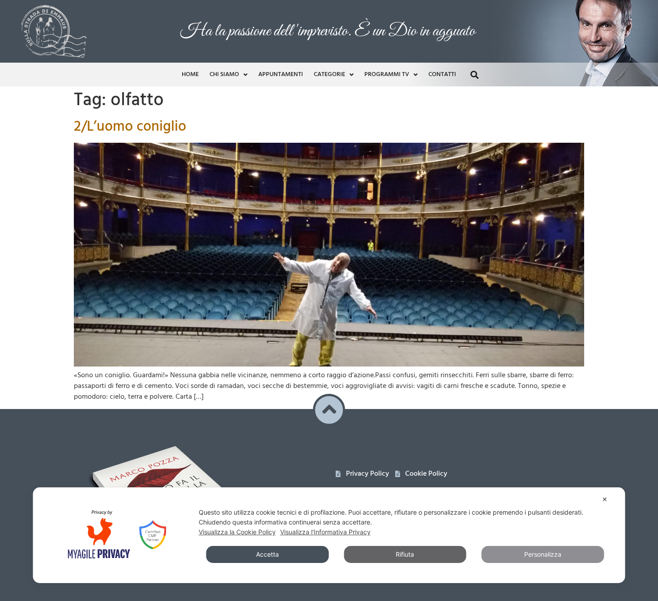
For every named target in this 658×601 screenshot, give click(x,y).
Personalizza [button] (542, 554)
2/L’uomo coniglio (130, 126)
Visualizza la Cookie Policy (237, 532)
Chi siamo (224, 74)
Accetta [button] (267, 554)
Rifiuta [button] (405, 554)
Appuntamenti (280, 74)
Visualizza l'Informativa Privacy (325, 532)
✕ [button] (604, 499)
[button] (474, 74)
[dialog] (329, 535)
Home (190, 74)
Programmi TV (386, 74)
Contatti (442, 74)
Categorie (329, 74)
